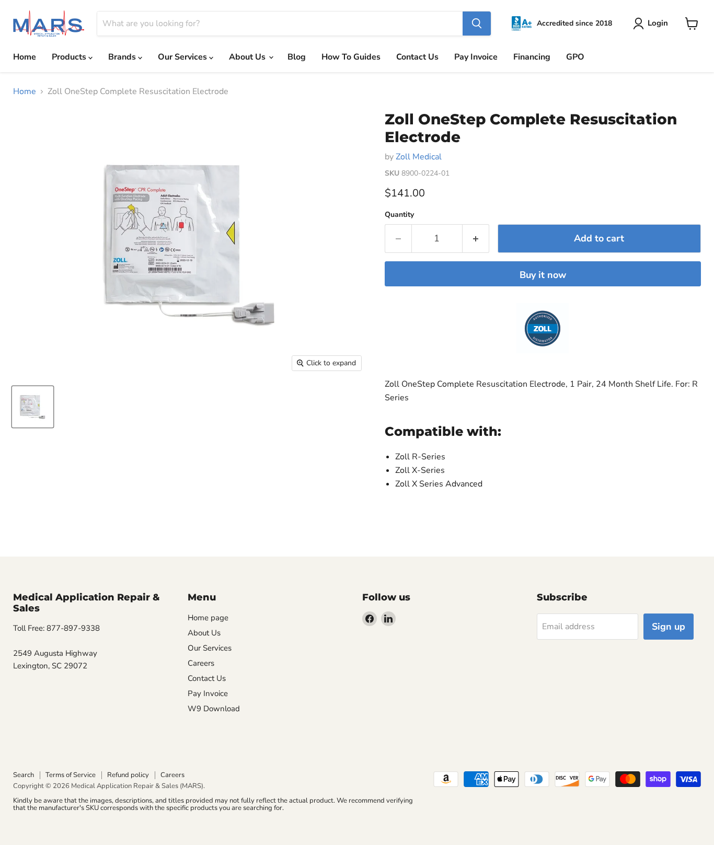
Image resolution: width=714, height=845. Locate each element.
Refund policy (128, 775)
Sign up (668, 626)
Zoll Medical (419, 157)
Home (24, 57)
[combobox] (280, 23)
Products (70, 57)
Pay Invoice (476, 57)
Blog (296, 57)
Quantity (399, 215)
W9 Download (214, 708)
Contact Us (417, 57)
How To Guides (351, 57)
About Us (248, 57)
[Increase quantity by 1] (476, 238)
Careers (201, 663)
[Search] (477, 23)
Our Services (183, 57)
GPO (575, 57)
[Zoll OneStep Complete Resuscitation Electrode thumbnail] (32, 406)
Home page (208, 617)
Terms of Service (70, 775)
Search (23, 775)
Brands (123, 57)
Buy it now (543, 275)
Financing (531, 57)
